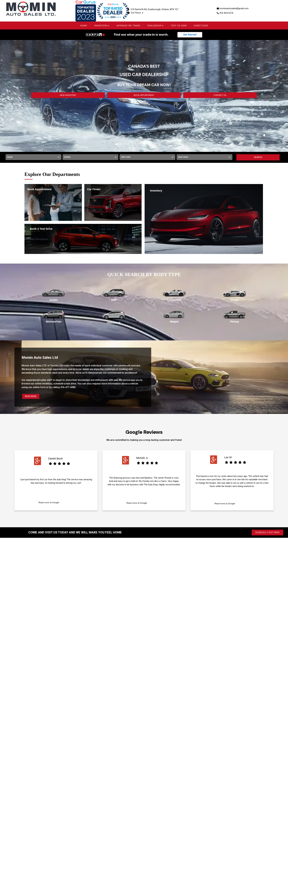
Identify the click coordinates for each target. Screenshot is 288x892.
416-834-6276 (226, 13)
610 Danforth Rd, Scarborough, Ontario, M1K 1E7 (154, 9)
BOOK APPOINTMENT (144, 95)
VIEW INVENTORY (68, 95)
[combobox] (7, 157)
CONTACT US (220, 95)
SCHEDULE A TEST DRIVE (267, 532)
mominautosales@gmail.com (234, 8)
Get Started (189, 34)
